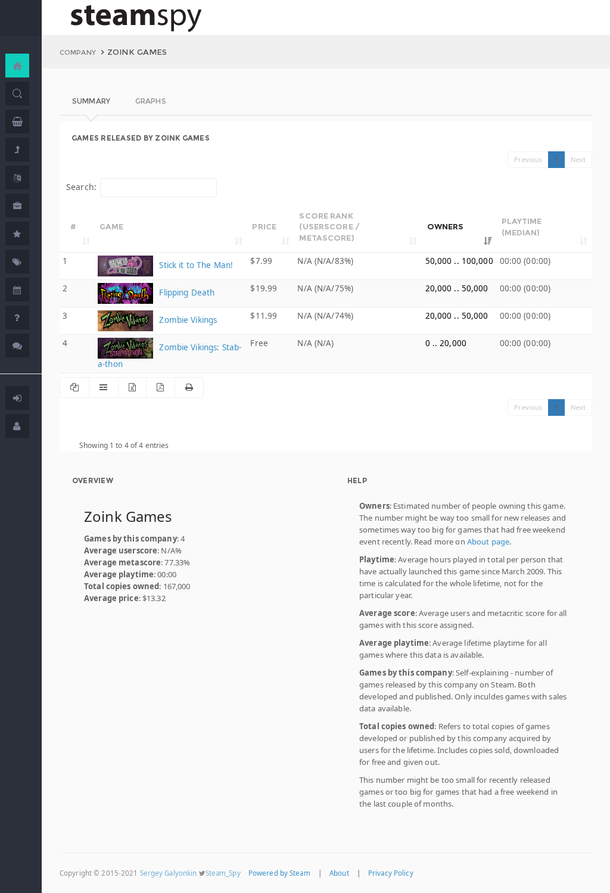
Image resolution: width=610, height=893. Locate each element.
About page (488, 541)
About (339, 873)
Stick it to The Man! (195, 265)
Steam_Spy (223, 873)
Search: (81, 186)
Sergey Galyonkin (168, 873)
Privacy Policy (390, 873)
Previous (528, 159)
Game (111, 226)
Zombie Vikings (187, 320)
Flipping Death (185, 292)
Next (578, 159)
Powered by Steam (279, 873)
